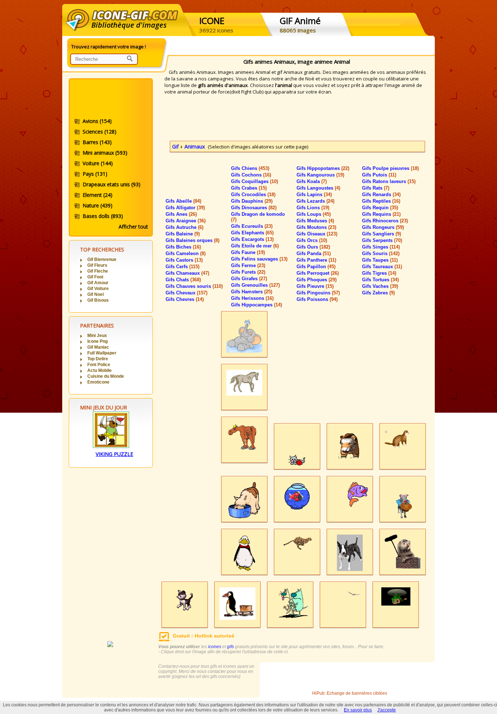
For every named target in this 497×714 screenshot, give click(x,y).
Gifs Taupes (380, 260)
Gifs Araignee (186, 220)
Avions (97, 121)
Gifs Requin (380, 207)
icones (214, 646)
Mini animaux (105, 152)
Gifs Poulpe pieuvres (390, 168)
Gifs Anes (181, 214)
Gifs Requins (381, 214)
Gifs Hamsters (251, 291)
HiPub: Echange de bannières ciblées (349, 693)
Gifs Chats (183, 279)
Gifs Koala (312, 181)
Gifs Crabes (249, 188)
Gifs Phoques (317, 279)
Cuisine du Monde (105, 376)
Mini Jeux (97, 335)
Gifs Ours (313, 247)
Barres (97, 142)
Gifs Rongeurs (383, 227)
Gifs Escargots (252, 239)
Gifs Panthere (316, 260)
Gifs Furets (248, 272)
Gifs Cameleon (186, 253)
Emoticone (98, 382)
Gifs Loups (314, 214)
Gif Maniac (98, 347)
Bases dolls (103, 216)
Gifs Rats (375, 188)
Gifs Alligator (185, 207)
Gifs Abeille (183, 201)
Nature (97, 205)
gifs (230, 646)
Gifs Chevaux (186, 292)
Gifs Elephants (252, 232)
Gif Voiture (98, 288)
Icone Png (97, 341)
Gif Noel (95, 294)
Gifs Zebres (378, 292)
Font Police (98, 364)
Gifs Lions (313, 207)
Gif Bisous (98, 300)
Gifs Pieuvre (315, 286)
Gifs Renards (381, 194)
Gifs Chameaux (187, 273)
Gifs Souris (380, 253)
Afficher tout (133, 226)
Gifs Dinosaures (254, 207)
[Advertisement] (110, 99)
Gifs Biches (183, 247)
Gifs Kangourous (320, 175)
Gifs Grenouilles (255, 285)
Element (97, 194)
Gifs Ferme (248, 265)
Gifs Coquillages (254, 181)
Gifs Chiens (250, 168)
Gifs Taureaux (382, 266)
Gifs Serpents (382, 240)
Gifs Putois (379, 175)
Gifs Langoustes (318, 188)
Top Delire (97, 358)
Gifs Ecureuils (252, 226)
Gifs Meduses (315, 220)
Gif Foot (95, 276)
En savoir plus (358, 710)
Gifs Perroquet (318, 273)
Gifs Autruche (184, 227)
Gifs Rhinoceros (385, 220)
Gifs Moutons (316, 227)
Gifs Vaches (380, 286)
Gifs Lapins (314, 194)
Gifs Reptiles (381, 201)
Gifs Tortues (380, 279)
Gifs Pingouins (318, 292)
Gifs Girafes (249, 278)
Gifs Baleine (183, 234)
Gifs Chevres (185, 299)
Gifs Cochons (251, 175)
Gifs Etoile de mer (255, 246)
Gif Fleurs (97, 265)
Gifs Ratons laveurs (389, 181)
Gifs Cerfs (182, 266)
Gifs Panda (314, 253)
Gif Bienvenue (101, 259)
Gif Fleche (97, 271)
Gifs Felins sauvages (259, 259)
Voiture (98, 163)
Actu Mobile (99, 370)
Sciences (99, 131)
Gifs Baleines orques (192, 240)
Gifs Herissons (252, 298)
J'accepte (386, 710)
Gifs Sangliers (381, 234)
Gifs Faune (248, 252)
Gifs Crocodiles (253, 194)
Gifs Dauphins (252, 201)
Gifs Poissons (317, 299)
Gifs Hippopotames (323, 168)
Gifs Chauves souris (194, 286)
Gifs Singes (381, 247)
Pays (95, 173)
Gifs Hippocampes (256, 305)
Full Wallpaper (101, 353)
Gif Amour (97, 282)
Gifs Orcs (312, 240)
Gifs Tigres (379, 273)
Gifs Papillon (316, 266)
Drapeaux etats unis (111, 184)
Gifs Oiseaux (317, 234)
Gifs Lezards (315, 201)
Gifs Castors (184, 260)
